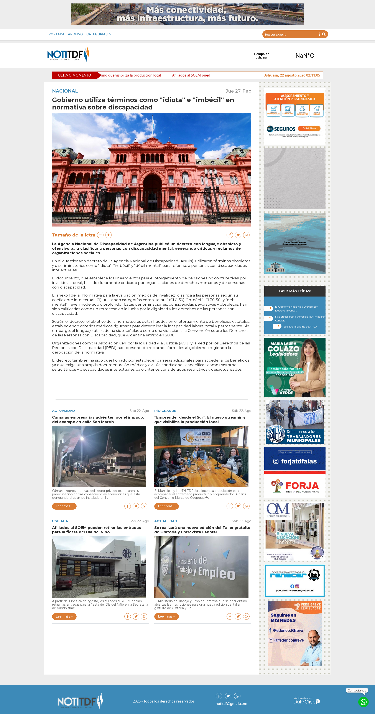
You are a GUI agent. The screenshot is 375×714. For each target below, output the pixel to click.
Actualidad (63, 411)
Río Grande (165, 411)
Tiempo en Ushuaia (283, 55)
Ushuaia (60, 521)
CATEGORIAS (97, 34)
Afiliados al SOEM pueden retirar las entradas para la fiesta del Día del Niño (190, 75)
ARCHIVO (75, 34)
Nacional (65, 91)
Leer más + (64, 506)
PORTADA (56, 34)
